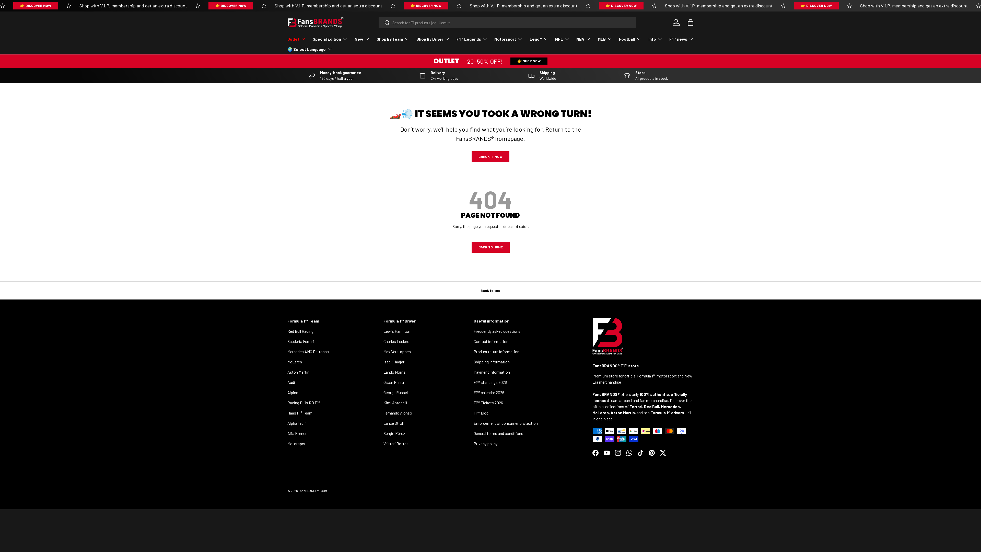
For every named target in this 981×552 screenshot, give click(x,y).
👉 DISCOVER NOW (35, 5)
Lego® (536, 39)
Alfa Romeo (297, 433)
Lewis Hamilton (396, 331)
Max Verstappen (397, 351)
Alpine (292, 392)
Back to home (490, 247)
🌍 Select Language (306, 49)
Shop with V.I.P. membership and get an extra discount (133, 5)
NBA (580, 39)
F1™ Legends (469, 39)
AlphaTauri (296, 423)
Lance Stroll (393, 423)
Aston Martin (298, 372)
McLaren (294, 361)
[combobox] (507, 22)
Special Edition (327, 39)
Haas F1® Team (299, 412)
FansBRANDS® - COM (312, 490)
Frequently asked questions (497, 331)
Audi (291, 382)
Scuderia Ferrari (300, 341)
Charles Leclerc (396, 341)
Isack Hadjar (393, 361)
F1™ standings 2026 (490, 382)
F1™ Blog (481, 412)
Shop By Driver (429, 39)
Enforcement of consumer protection (506, 423)
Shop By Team (390, 39)
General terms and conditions (498, 433)
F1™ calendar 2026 (489, 392)
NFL (559, 39)
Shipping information (492, 361)
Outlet (293, 39)
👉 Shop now (529, 61)
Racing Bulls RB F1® (303, 402)
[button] (690, 22)
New (359, 39)
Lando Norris (394, 372)
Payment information (492, 372)
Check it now (490, 156)
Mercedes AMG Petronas (308, 351)
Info (652, 39)
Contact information (491, 341)
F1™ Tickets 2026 (488, 402)
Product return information (496, 351)
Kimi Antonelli (395, 402)
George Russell (395, 392)
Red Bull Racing (300, 331)
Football (627, 39)
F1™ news (678, 39)
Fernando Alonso (397, 412)
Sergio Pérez (394, 433)
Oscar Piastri (394, 382)
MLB (602, 39)
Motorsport (505, 39)
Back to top (490, 290)
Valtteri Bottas (395, 443)
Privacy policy (485, 443)
